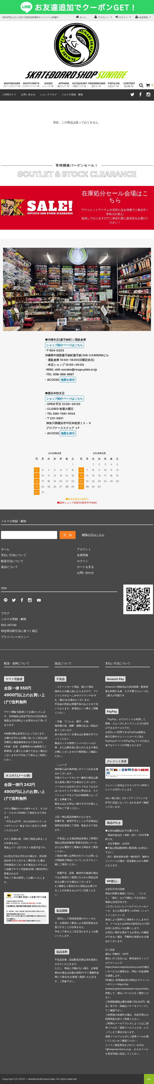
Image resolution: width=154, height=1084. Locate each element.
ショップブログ (48, 94)
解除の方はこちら (93, 534)
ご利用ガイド (9, 94)
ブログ (5, 613)
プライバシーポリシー (15, 636)
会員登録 (144, 17)
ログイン (124, 17)
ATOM (12, 625)
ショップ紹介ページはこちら (64, 345)
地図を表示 (68, 379)
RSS (3, 625)
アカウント (103, 17)
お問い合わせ (28, 94)
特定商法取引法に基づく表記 (19, 630)
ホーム (82, 17)
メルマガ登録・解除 (72, 94)
